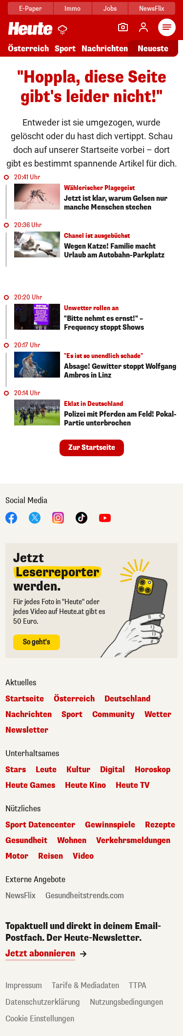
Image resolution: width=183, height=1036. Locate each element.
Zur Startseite (91, 447)
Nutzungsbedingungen (126, 1002)
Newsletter (26, 730)
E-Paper (30, 8)
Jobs (110, 8)
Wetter (157, 714)
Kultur (78, 770)
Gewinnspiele (110, 825)
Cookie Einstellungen (39, 1019)
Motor (16, 856)
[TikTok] (81, 517)
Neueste (153, 48)
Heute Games (30, 785)
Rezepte (160, 825)
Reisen (50, 856)
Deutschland (127, 699)
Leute (46, 770)
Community (113, 714)
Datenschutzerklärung (42, 1002)
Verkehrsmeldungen (133, 841)
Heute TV (133, 785)
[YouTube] (105, 517)
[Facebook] (11, 517)
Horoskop (152, 770)
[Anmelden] (143, 27)
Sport (65, 48)
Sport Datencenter (40, 825)
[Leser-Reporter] (123, 27)
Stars (15, 770)
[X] (35, 517)
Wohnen (71, 841)
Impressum (23, 985)
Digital (112, 770)
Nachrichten (28, 714)
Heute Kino (85, 785)
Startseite (24, 699)
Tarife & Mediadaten (85, 985)
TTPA (137, 985)
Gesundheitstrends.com (84, 896)
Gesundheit (26, 841)
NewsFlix (151, 8)
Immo (72, 8)
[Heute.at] (30, 28)
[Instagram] (58, 517)
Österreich (28, 48)
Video (83, 856)
